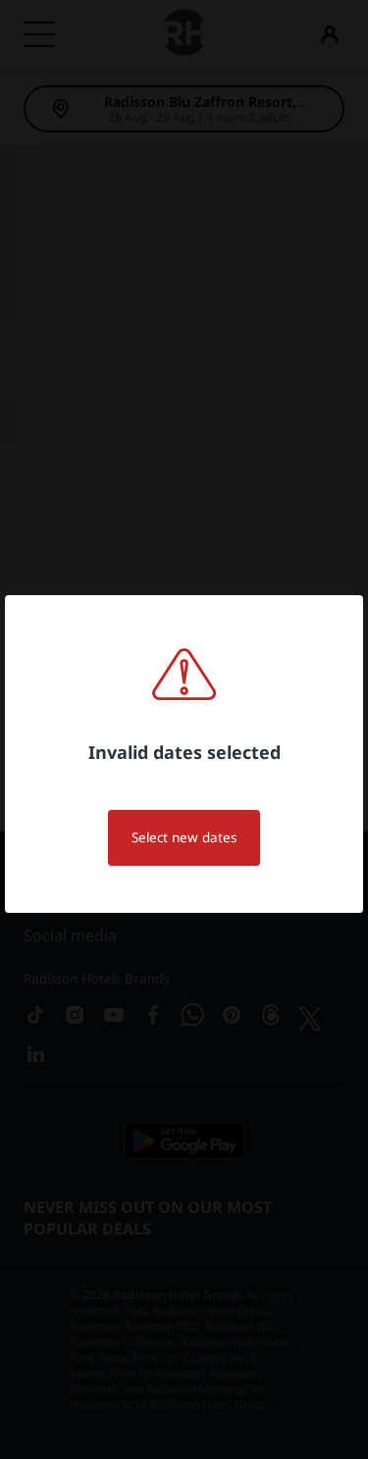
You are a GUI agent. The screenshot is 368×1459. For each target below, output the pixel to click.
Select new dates (184, 837)
